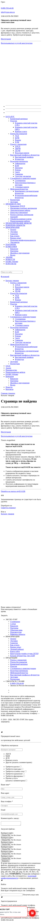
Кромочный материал (19, 119)
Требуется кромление (14, 774)
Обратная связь (16, 630)
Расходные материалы (19, 161)
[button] (21, 275)
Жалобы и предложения (19, 253)
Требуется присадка (13, 769)
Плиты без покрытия (18, 134)
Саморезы (19, 174)
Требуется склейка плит (15, 771)
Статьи (13, 624)
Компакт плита (21, 131)
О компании (15, 622)
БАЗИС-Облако (12, 262)
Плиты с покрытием (18, 144)
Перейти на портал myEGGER (13, 491)
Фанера (18, 140)
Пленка (18, 170)
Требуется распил (12, 767)
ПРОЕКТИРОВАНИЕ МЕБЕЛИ (19, 223)
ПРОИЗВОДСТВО (13, 204)
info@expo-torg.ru (8, 12)
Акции (8, 368)
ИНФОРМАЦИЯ (12, 227)
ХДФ (17, 142)
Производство (11, 370)
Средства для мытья (23, 176)
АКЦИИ (9, 257)
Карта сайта (15, 651)
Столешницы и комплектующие (23, 178)
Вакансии (14, 249)
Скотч (17, 172)
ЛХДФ (17, 151)
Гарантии (14, 234)
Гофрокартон (20, 163)
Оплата (13, 230)
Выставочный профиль (24, 157)
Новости (9, 387)
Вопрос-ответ (15, 238)
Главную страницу (8, 508)
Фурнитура (19, 159)
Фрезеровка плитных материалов (23, 208)
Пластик (13, 121)
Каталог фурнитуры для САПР (22, 656)
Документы (14, 242)
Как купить (14, 236)
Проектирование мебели (20, 221)
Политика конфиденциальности (23, 240)
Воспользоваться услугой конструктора (16, 43)
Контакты (9, 389)
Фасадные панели (22, 153)
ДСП (17, 136)
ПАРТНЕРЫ (11, 244)
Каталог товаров (12, 281)
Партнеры (14, 251)
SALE (8, 366)
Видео (12, 255)
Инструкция (6, 39)
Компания (10, 376)
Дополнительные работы (20, 210)
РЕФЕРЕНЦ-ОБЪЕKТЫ (15, 225)
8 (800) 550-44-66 (17, 683)
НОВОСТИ (10, 259)
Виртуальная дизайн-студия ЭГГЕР (24, 654)
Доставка (14, 232)
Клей (17, 166)
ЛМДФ (18, 149)
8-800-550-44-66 (7, 8)
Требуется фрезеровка (14, 776)
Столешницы (20, 181)
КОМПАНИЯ (11, 247)
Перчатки (19, 168)
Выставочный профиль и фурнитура (24, 155)
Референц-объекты (17, 634)
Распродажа (15, 200)
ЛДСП (17, 146)
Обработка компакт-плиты (21, 219)
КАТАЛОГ (10, 117)
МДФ (17, 138)
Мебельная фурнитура (19, 189)
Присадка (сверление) (19, 212)
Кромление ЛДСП (17, 206)
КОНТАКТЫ (11, 264)
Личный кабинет (17, 649)
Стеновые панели (22, 187)
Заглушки (14, 202)
